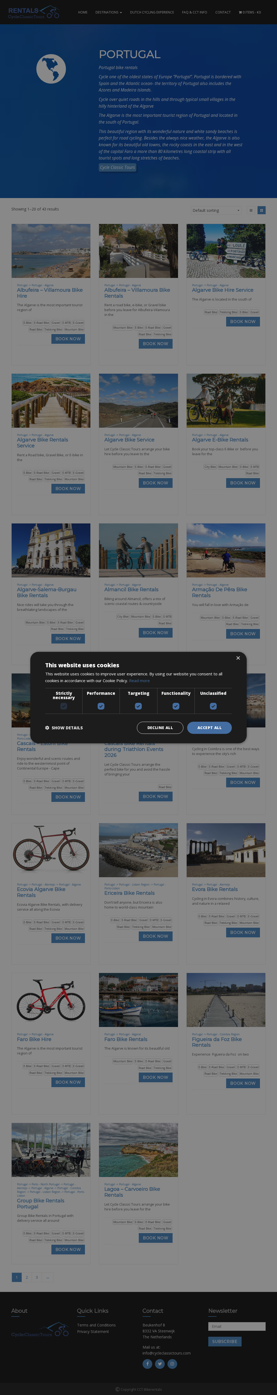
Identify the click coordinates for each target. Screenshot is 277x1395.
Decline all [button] (160, 727)
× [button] (238, 658)
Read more (139, 680)
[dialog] (138, 697)
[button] (64, 727)
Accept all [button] (209, 727)
